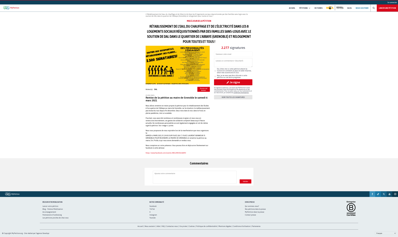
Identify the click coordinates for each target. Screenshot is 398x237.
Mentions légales (224, 226)
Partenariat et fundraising (52, 215)
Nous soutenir (362, 8)
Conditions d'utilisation (241, 226)
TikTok (152, 209)
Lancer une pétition (387, 8)
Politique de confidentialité (206, 226)
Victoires (318, 8)
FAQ (163, 226)
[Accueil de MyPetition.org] (11, 8)
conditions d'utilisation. (241, 92)
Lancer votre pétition (50, 206)
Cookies (192, 226)
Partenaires (256, 226)
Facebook (153, 206)
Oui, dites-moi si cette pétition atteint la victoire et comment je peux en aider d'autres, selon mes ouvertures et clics (234, 70)
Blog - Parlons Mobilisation (52, 209)
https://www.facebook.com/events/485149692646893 (166, 153)
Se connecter (392, 2)
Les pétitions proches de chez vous (55, 218)
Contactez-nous (172, 226)
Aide (158, 226)
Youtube (152, 218)
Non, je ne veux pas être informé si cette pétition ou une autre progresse (232, 76)
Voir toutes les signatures (233, 97)
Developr (45, 233)
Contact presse (250, 215)
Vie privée (183, 226)
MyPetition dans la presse (254, 212)
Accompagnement (49, 212)
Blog (349, 8)
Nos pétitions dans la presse (255, 209)
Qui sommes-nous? (252, 206)
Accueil (292, 8)
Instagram (153, 215)
